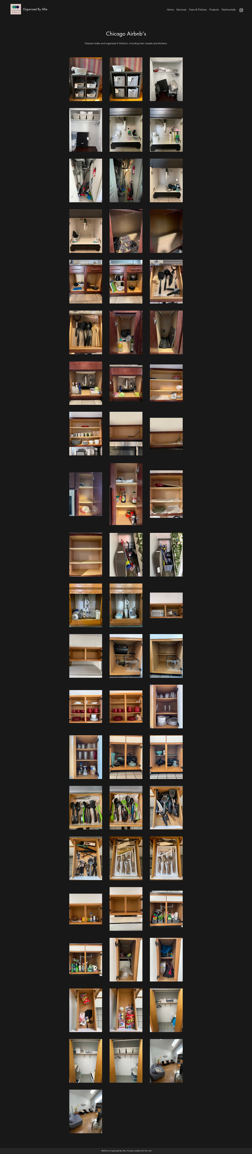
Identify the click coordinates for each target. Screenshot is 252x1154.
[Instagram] (241, 10)
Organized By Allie (35, 9)
